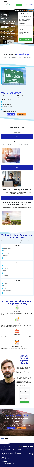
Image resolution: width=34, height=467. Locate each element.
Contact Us (31, 4)
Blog (32, 454)
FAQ (29, 4)
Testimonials (27, 4)
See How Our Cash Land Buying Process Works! (22, 59)
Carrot (15, 463)
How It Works (23, 4)
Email (27, 35)
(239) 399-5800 (28, 10)
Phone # (20, 35)
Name (20, 24)
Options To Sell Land (30, 448)
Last (25, 391)
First (20, 391)
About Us (32, 451)
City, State (21, 29)
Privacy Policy (31, 453)
